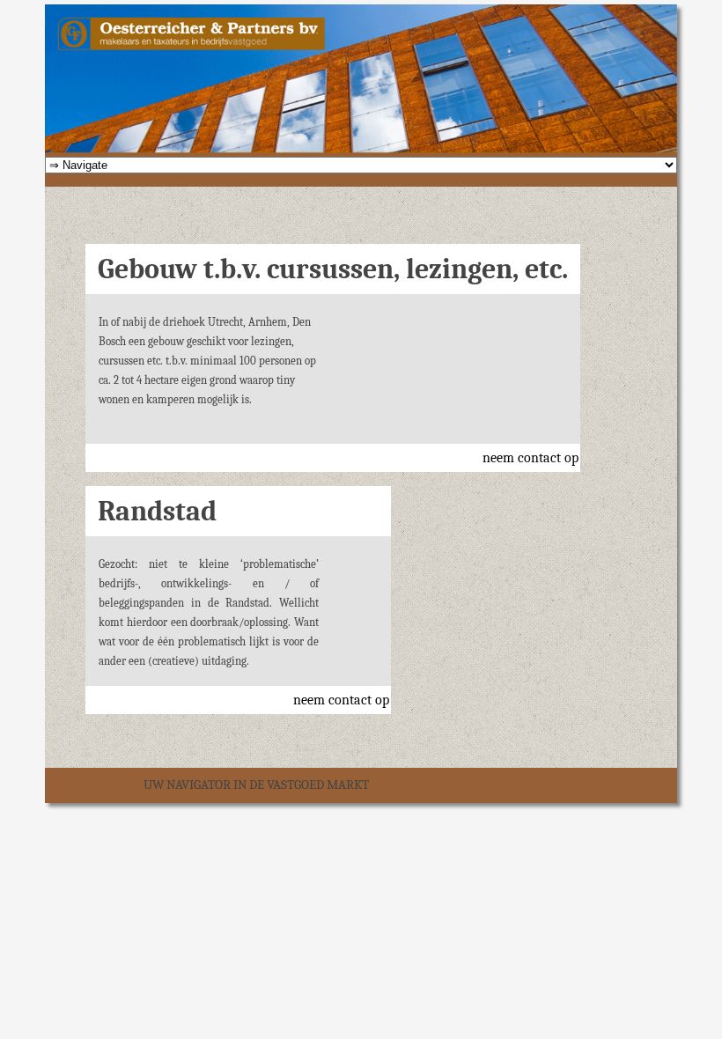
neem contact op (530, 458)
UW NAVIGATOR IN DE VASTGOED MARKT (256, 784)
